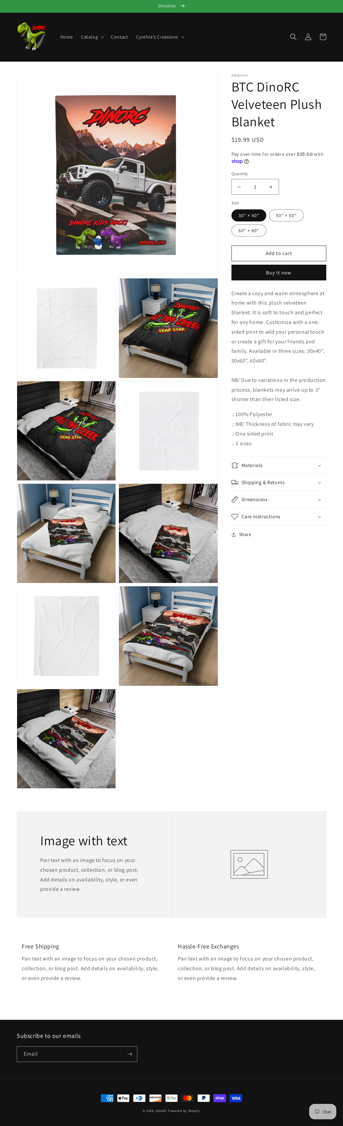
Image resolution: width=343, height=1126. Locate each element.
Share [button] (245, 534)
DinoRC (161, 1111)
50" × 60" (286, 215)
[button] (92, 37)
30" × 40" (248, 215)
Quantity (239, 174)
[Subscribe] (129, 1054)
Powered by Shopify (184, 1111)
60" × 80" (248, 230)
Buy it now (278, 272)
